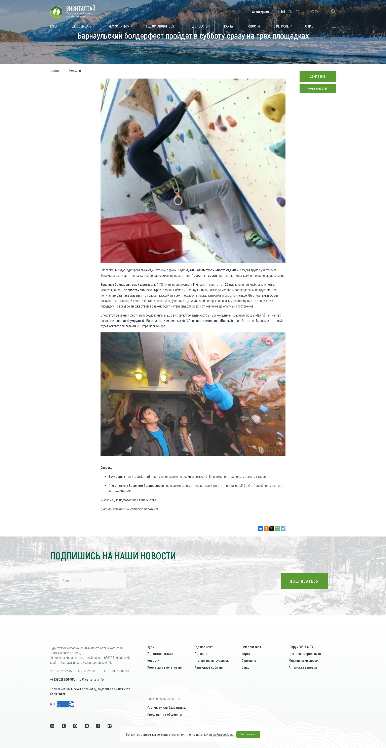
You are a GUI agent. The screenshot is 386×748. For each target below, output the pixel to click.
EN (290, 11)
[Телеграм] (87, 726)
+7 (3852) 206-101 (62, 679)
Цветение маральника (305, 653)
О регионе (248, 660)
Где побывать (204, 647)
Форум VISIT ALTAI (301, 647)
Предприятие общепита (164, 714)
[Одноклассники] (266, 528)
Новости (153, 660)
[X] (271, 528)
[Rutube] (110, 726)
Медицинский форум (303, 660)
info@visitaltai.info (90, 679)
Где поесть (202, 653)
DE (297, 11)
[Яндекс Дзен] (98, 726)
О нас (245, 667)
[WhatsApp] (277, 528)
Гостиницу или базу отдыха (167, 707)
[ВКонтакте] (260, 528)
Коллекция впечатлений (164, 667)
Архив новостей (317, 88)
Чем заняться (251, 647)
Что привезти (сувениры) (212, 660)
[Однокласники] (64, 726)
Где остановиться (160, 653)
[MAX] (75, 726)
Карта (245, 653)
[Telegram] (283, 528)
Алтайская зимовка (303, 667)
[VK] (52, 726)
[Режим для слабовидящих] (314, 11)
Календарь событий (208, 667)
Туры (151, 647)
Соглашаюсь (248, 734)
